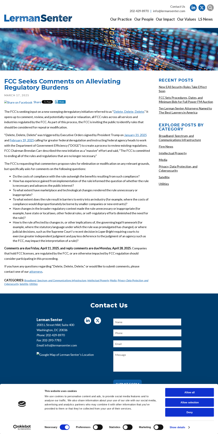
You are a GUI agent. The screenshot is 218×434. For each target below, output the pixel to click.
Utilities (33, 283)
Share (37, 102)
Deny (189, 412)
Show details (177, 427)
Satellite (24, 283)
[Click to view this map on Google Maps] (71, 373)
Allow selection (190, 402)
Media (113, 280)
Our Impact (165, 19)
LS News (205, 19)
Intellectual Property (98, 280)
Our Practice (121, 19)
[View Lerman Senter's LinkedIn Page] (193, 7)
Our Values (186, 19)
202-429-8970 (139, 11)
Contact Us (177, 6)
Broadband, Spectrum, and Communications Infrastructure (55, 280)
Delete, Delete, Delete (129, 111)
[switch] (98, 427)
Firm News (166, 146)
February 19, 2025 (22, 140)
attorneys (35, 271)
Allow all (189, 392)
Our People (144, 19)
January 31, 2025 (135, 135)
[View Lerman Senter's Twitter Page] (201, 7)
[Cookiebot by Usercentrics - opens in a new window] (22, 427)
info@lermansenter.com (169, 11)
